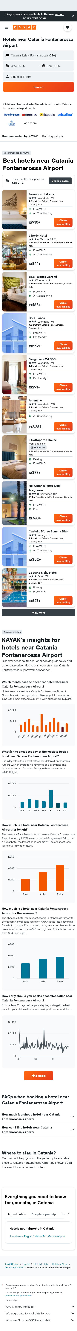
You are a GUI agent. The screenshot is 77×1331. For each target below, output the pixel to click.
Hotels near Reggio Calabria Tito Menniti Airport (37, 1236)
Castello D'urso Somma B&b (48, 531)
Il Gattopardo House (43, 440)
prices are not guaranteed (19, 1295)
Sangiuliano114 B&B (42, 359)
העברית (59, 14)
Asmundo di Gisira (41, 194)
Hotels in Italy (41, 1264)
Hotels (26, 1264)
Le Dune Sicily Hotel (43, 572)
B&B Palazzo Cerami (43, 277)
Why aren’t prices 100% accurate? (28, 1320)
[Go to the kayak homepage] (24, 27)
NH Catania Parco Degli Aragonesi (45, 488)
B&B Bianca (37, 318)
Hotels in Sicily (59, 1264)
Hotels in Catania (14, 1267)
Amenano (35, 400)
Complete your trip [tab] (44, 1214)
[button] (73, 16)
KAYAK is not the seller (20, 1306)
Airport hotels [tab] (17, 1214)
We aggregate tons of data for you (28, 1313)
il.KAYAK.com (11, 1264)
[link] (38, 1075)
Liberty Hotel (38, 235)
